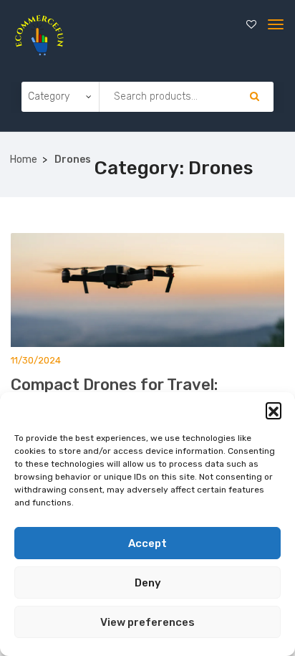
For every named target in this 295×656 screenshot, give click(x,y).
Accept (147, 543)
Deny (148, 582)
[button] (273, 410)
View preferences (147, 622)
